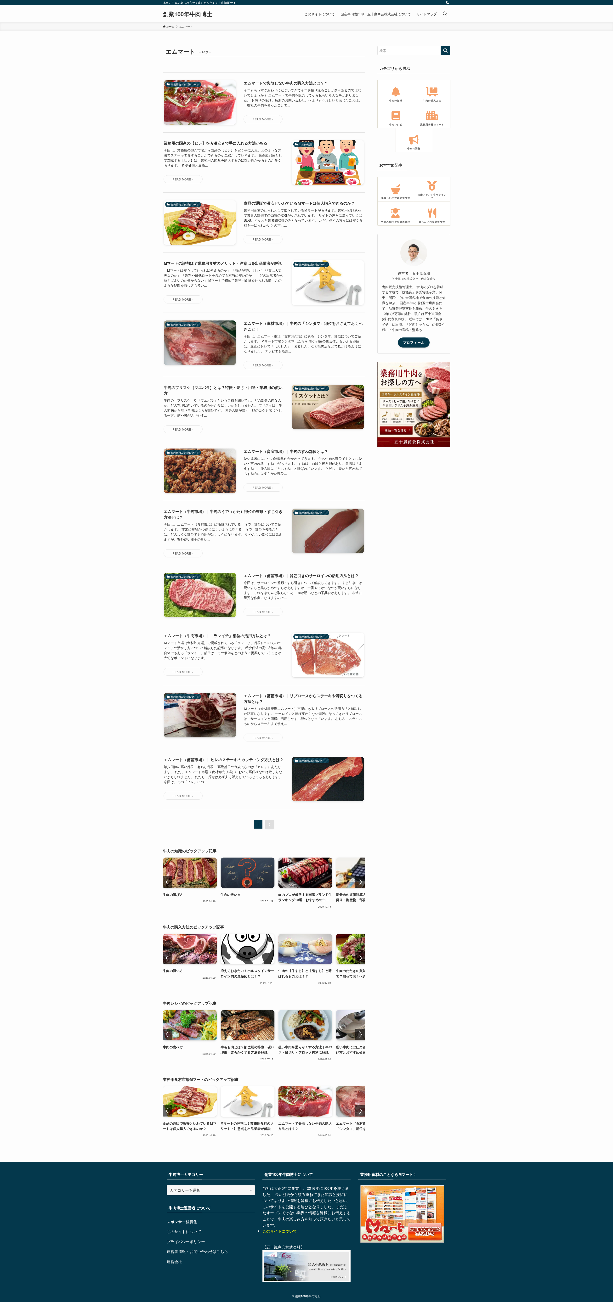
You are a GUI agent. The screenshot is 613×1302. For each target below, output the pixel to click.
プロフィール (414, 342)
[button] (167, 882)
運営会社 (174, 1261)
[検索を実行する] (445, 50)
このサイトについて (184, 1231)
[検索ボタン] (445, 13)
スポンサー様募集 (182, 1221)
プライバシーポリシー (186, 1241)
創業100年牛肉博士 (187, 14)
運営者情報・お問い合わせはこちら (197, 1251)
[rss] (447, 2)
